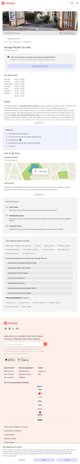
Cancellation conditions (12, 431)
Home (5, 42)
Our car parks (9, 377)
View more (39, 123)
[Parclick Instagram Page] (5, 328)
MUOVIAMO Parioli (64, 249)
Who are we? (9, 371)
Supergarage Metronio (13, 249)
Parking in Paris (11, 302)
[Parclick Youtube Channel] (17, 328)
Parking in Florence (12, 306)
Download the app (69, 33)
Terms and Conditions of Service (16, 427)
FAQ (39, 374)
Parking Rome (17, 42)
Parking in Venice (24, 302)
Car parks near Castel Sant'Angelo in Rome (22, 288)
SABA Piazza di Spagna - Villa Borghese (19, 245)
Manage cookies (10, 438)
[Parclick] (8, 3)
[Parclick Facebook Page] (13, 328)
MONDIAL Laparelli (64, 245)
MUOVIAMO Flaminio (12, 253)
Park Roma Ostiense (48, 249)
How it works (9, 374)
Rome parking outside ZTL (16, 283)
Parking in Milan (26, 306)
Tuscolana (37, 245)
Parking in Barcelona (39, 302)
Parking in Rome (54, 302)
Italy (10, 42)
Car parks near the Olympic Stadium (19, 293)
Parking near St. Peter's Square (18, 273)
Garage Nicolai (27, 42)
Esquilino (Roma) (49, 245)
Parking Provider (25, 374)
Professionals (24, 371)
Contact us (42, 371)
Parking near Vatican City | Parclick (19, 268)
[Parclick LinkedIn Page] (9, 328)
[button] (20, 140)
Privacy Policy (9, 442)
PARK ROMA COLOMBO (31, 249)
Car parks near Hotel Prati (16, 278)
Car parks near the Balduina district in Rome (22, 263)
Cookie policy (9, 435)
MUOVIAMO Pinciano (28, 253)
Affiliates (22, 377)
